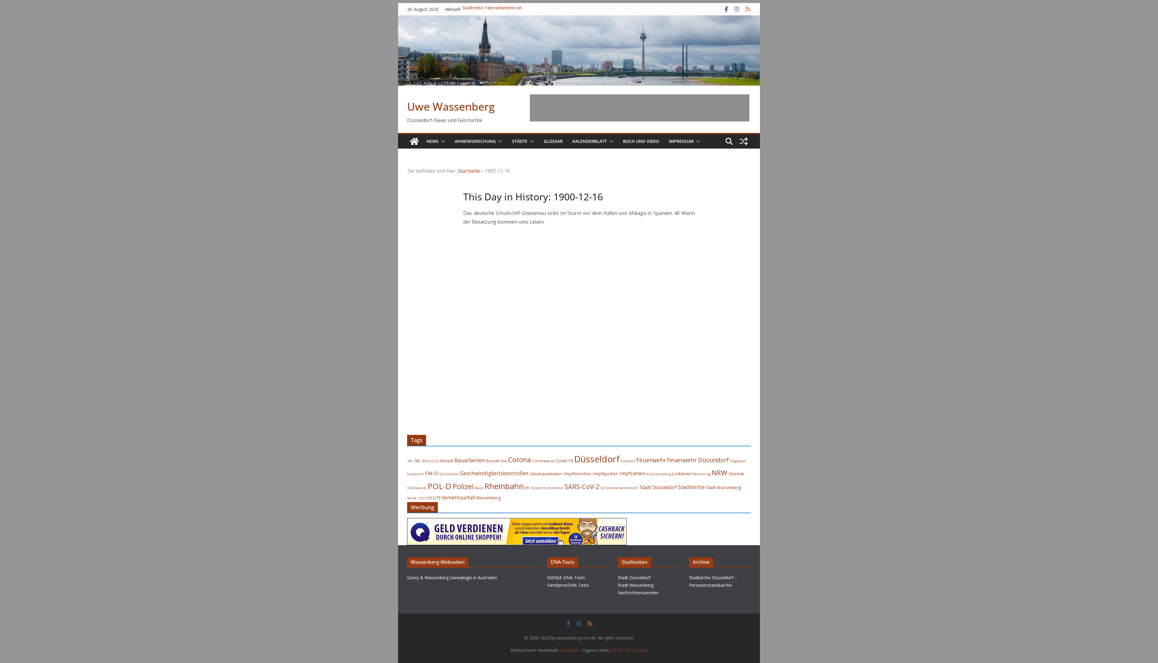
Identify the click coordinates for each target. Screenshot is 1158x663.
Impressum (681, 141)
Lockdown (682, 473)
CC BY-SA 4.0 (624, 650)
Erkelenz (628, 461)
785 (417, 460)
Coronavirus (543, 460)
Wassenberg (488, 498)
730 (410, 461)
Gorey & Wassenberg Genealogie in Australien (452, 577)
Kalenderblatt (589, 141)
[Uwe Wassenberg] (414, 141)
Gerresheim (449, 474)
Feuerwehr (651, 460)
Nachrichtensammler (638, 592)
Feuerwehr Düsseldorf (698, 460)
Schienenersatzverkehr (619, 487)
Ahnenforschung (475, 141)
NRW (719, 472)
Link (643, 650)
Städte (519, 141)
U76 (428, 498)
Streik (411, 498)
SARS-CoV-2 (582, 486)
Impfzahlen (632, 473)
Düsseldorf (597, 459)
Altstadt (446, 460)
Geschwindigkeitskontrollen (494, 473)
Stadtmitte (691, 487)
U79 (437, 498)
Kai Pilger (569, 650)
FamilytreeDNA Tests (568, 585)
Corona (519, 459)
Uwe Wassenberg (451, 106)
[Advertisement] (639, 107)
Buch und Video (641, 141)
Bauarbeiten (469, 460)
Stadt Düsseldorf (658, 487)
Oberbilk (736, 473)
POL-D (439, 486)
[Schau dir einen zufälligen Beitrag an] (743, 141)
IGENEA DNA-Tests (566, 577)
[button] (441, 141)
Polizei (463, 486)
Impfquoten (606, 473)
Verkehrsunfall (458, 497)
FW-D (431, 473)
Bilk (504, 461)
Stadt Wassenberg (723, 487)
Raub (479, 487)
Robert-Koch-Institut (547, 488)
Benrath (493, 460)
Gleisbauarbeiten (546, 473)
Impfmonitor (577, 473)
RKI (527, 488)
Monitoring (701, 474)
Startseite (469, 171)
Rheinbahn (504, 486)
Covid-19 (564, 460)
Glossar (553, 141)
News (432, 141)
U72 (421, 498)
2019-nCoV (429, 461)
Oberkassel (416, 487)
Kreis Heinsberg (658, 474)
